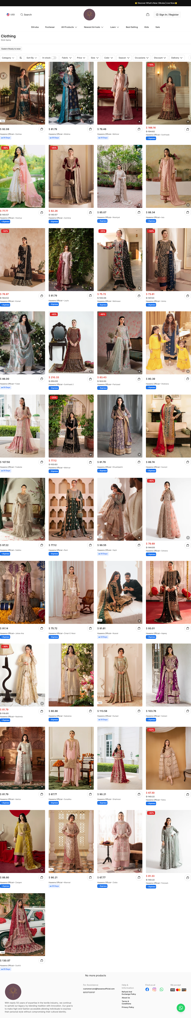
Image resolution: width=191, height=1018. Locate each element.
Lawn (113, 27)
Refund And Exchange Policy (129, 993)
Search (28, 14)
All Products (67, 27)
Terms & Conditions (126, 1002)
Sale (157, 27)
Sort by (30, 57)
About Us (126, 998)
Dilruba (35, 27)
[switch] (54, 57)
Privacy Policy (128, 1007)
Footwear (50, 27)
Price (79, 57)
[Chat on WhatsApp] (181, 1008)
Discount (158, 57)
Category (6, 57)
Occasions (140, 57)
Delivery (175, 57)
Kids (146, 27)
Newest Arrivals (92, 27)
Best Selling (132, 27)
